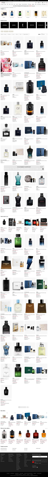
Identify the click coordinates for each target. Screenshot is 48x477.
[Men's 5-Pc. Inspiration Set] (18, 87)
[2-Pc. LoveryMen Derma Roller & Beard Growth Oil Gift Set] (12, 222)
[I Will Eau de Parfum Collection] (20, 434)
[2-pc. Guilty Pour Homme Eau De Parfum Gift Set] (6, 200)
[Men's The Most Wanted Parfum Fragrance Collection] (29, 108)
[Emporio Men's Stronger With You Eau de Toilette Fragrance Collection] (43, 434)
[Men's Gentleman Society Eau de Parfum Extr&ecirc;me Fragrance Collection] (6, 391)
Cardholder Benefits (10, 456)
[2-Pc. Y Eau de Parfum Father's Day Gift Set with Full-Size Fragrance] (29, 65)
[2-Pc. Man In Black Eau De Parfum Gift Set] (18, 152)
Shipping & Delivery (2, 461)
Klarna (1, 456)
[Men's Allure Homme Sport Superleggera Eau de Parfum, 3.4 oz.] (41, 179)
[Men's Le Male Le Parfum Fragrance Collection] (18, 200)
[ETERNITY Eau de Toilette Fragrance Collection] (41, 349)
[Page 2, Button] (28, 407)
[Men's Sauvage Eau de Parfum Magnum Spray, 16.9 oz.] (41, 241)
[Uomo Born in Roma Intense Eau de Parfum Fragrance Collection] (41, 65)
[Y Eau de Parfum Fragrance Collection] (41, 262)
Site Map (25, 463)
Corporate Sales (25, 456)
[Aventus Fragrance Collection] (6, 130)
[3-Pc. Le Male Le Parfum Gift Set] (29, 179)
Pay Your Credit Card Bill (11, 461)
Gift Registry (17, 469)
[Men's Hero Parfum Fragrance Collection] (41, 306)
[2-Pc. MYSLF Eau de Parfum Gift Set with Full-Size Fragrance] (41, 130)
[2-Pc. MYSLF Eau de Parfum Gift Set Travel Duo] (41, 152)
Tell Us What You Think (18, 468)
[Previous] (13, 86)
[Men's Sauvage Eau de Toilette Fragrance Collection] (29, 241)
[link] (6, 52)
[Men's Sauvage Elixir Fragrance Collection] (6, 87)
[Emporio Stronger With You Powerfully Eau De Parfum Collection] (28, 434)
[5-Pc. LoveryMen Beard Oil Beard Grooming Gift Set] (43, 222)
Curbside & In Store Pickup (18, 455)
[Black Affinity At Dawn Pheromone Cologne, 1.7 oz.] (35, 222)
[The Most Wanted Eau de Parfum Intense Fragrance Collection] (29, 87)
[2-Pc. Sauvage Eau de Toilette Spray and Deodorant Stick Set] (29, 130)
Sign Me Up (39, 456)
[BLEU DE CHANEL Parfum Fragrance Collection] (6, 108)
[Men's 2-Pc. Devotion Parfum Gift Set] (18, 262)
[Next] (46, 25)
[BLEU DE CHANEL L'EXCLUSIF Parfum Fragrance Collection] (29, 200)
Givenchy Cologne (14, 448)
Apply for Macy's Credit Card (11, 455)
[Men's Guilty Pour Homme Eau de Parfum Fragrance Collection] (6, 284)
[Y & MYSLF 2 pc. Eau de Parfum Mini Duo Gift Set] (6, 241)
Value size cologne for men (4, 448)
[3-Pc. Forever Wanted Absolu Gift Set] (6, 43)
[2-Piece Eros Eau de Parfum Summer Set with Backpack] (41, 87)
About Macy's (25, 455)
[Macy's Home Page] (3, 2)
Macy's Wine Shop (18, 461)
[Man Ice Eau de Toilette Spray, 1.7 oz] (6, 370)
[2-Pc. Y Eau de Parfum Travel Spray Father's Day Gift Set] (29, 284)
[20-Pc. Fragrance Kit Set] (20, 222)
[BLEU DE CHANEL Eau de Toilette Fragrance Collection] (18, 130)
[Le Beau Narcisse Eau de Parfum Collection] (6, 349)
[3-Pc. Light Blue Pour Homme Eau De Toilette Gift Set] (6, 306)
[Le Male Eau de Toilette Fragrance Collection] (18, 179)
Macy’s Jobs (25, 461)
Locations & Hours (18, 456)
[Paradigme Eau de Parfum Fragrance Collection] (18, 241)
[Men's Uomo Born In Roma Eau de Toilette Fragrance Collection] (6, 327)
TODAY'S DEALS (10, 0)
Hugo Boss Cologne (38, 448)
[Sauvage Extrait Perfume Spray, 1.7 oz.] (18, 43)
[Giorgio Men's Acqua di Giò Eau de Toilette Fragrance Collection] (18, 108)
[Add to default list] (7, 218)
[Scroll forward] (42, 168)
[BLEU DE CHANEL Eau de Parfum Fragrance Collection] (29, 43)
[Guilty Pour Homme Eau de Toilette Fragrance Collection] (4, 434)
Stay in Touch (17, 463)
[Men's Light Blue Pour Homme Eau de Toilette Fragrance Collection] (18, 306)
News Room (25, 462)
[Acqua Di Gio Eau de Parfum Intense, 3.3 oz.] (18, 349)
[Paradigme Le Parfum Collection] (18, 370)
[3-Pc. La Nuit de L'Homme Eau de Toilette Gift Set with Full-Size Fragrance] (41, 370)
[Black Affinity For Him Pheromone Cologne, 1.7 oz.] (28, 222)
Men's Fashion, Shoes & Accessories (5, 7)
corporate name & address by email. (34, 475)
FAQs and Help (2, 455)
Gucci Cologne (25, 448)
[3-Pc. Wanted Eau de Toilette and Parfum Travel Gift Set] (18, 327)
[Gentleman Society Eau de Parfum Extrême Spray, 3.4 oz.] (4, 222)
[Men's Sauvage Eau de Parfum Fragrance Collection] (41, 43)
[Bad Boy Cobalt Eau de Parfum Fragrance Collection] (29, 262)
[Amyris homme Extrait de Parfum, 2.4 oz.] (6, 152)
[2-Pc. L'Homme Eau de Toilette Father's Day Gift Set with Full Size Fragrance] (29, 349)
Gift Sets (2, 31)
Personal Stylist (17, 462)
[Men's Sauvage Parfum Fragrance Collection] (41, 108)
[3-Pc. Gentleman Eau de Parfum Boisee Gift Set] (29, 327)
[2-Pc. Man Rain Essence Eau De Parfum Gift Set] (41, 327)
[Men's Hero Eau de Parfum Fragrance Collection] (29, 306)
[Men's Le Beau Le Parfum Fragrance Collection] (29, 152)
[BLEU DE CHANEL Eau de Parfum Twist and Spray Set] (18, 284)
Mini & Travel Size (11, 31)
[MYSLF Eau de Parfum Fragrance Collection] (6, 179)
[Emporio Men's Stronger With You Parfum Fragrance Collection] (35, 434)
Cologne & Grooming (11, 7)
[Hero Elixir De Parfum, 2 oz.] (6, 262)
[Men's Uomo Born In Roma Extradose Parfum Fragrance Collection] (41, 200)
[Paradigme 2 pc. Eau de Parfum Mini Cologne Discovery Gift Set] (41, 284)
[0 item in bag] (46, 2)
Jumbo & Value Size (6, 31)
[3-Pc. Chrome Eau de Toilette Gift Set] (18, 65)
